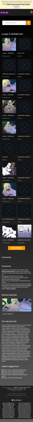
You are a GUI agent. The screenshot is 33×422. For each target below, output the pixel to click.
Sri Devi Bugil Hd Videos (17, 341)
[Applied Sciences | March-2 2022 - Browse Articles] (24, 237)
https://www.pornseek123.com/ (24, 406)
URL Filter (16, 389)
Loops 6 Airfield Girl (7, 314)
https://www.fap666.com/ (8, 408)
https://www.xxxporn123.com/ (8, 415)
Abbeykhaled (19, 342)
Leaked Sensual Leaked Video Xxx (16, 355)
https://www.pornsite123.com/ (8, 409)
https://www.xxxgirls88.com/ (24, 403)
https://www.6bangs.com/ (8, 405)
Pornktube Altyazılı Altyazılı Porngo (14, 349)
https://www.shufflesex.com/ (8, 410)
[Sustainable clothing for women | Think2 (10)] (24, 133)
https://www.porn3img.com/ (25, 415)
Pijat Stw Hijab (15, 345)
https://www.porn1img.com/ (25, 412)
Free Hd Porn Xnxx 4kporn (14, 356)
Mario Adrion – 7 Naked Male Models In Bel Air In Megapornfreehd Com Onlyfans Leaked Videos (15, 334)
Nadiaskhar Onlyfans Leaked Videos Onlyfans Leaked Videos (15, 338)
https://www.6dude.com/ (8, 406)
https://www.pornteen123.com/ (24, 409)
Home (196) (21, 53)
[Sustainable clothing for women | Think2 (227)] (24, 154)
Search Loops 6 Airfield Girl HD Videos (13, 373)
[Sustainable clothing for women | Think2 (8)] (24, 92)
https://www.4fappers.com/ (8, 403)
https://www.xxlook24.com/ (8, 417)
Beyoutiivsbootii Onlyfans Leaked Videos (13, 326)
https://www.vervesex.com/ (8, 411)
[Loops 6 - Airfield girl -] (9, 50)
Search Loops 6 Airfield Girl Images (12, 378)
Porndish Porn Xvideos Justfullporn (15, 343)
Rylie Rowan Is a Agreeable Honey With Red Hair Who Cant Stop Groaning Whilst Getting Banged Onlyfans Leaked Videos (16, 359)
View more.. (16, 248)
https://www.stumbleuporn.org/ (24, 417)
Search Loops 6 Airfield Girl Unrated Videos (15, 370)
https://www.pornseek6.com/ (24, 408)
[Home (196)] (24, 50)
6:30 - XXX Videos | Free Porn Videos (12, 219)
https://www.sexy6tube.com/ (24, 404)
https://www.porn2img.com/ (25, 414)
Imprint (16, 387)
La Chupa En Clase (16, 348)
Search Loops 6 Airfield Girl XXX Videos (13, 371)
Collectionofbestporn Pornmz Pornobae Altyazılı (14, 351)
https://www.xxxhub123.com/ (8, 414)
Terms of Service (22, 387)
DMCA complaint (11, 288)
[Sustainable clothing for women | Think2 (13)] (24, 71)
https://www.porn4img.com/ (24, 416)
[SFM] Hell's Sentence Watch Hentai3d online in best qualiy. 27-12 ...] (9, 71)
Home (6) (5, 157)
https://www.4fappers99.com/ (8, 404)
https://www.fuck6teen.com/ (25, 405)
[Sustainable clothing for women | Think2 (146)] (24, 216)
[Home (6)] (9, 154)
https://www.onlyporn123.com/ (24, 411)
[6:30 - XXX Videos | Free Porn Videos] (9, 216)
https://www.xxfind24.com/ (8, 416)
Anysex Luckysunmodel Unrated (15, 336)
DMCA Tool (22, 389)
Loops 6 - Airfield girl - (8, 53)
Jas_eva (9, 330)
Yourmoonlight (16, 330)
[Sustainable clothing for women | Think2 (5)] (24, 112)
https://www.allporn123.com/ (24, 410)
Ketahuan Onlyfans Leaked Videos (11, 325)
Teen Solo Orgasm (26, 325)
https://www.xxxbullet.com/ (8, 412)
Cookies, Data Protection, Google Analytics (18, 4)
